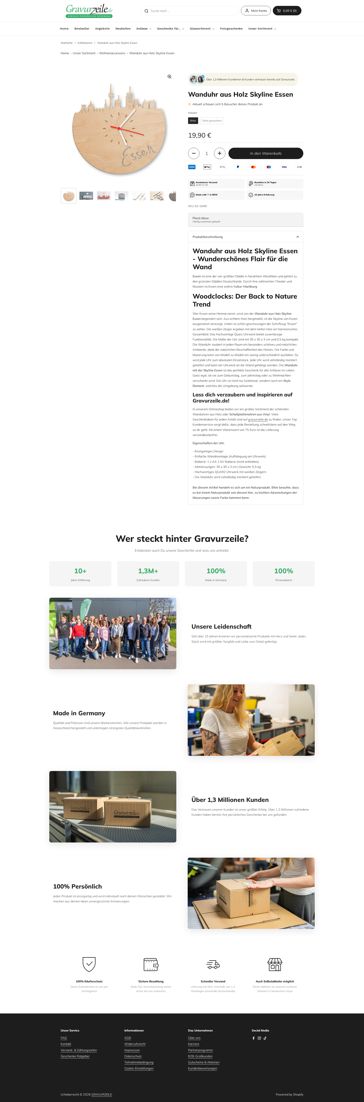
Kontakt (66, 1044)
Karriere (193, 1044)
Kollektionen (85, 43)
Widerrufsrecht (134, 1044)
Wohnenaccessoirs (112, 53)
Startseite (67, 43)
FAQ (64, 1038)
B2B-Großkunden (200, 1056)
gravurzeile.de (258, 419)
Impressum (132, 1050)
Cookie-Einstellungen (139, 1068)
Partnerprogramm (200, 1050)
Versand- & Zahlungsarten (79, 1050)
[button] (287, 10)
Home (65, 53)
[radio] (193, 120)
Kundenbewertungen (202, 1068)
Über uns (194, 1038)
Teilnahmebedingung (139, 1062)
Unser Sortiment (84, 53)
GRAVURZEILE (101, 1094)
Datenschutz (133, 1056)
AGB (127, 1038)
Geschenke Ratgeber (75, 1056)
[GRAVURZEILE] (89, 11)
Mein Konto (259, 11)
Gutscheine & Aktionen (204, 1062)
